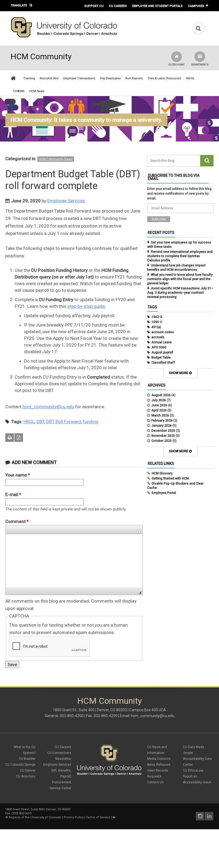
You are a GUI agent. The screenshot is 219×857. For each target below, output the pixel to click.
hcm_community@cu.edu (48, 406)
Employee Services (66, 200)
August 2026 (161, 395)
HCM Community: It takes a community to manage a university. (86, 120)
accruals (158, 337)
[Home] (64, 36)
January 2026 (161, 425)
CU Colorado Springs (20, 764)
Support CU (94, 6)
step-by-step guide (86, 306)
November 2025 (163, 436)
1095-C (156, 322)
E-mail (13, 494)
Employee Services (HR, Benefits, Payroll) (57, 770)
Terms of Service (98, 817)
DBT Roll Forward (63, 421)
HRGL (29, 421)
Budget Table (161, 357)
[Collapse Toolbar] (138, 531)
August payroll (162, 352)
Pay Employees (110, 78)
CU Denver (28, 770)
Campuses (196, 6)
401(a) (156, 327)
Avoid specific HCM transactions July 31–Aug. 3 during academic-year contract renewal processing (180, 292)
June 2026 (159, 405)
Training (29, 78)
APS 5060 (158, 347)
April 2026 (159, 410)
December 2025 (163, 431)
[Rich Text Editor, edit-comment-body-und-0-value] (74, 561)
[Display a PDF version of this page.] (18, 437)
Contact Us (155, 782)
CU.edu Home (176, 64)
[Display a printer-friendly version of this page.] (9, 437)
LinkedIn (209, 816)
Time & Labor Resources (164, 78)
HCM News (36, 91)
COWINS (19, 91)
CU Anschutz (26, 776)
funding (90, 421)
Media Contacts (159, 759)
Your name (17, 475)
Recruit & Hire (49, 78)
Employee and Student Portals (157, 6)
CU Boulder (27, 759)
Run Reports (134, 78)
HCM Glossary (162, 473)
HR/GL (190, 78)
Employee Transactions (79, 78)
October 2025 (161, 441)
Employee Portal (164, 493)
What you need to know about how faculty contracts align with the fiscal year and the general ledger (180, 279)
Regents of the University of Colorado (35, 817)
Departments (199, 64)
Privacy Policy (74, 817)
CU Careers (118, 6)
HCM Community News (56, 159)
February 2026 (162, 420)
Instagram (200, 816)
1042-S (156, 317)
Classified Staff (163, 362)
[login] (114, 817)
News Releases (158, 764)
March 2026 (160, 415)
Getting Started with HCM (170, 478)
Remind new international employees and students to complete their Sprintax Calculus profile (180, 256)
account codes (162, 332)
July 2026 (158, 400)
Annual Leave (161, 342)
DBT (40, 421)
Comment (17, 521)
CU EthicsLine (193, 770)
